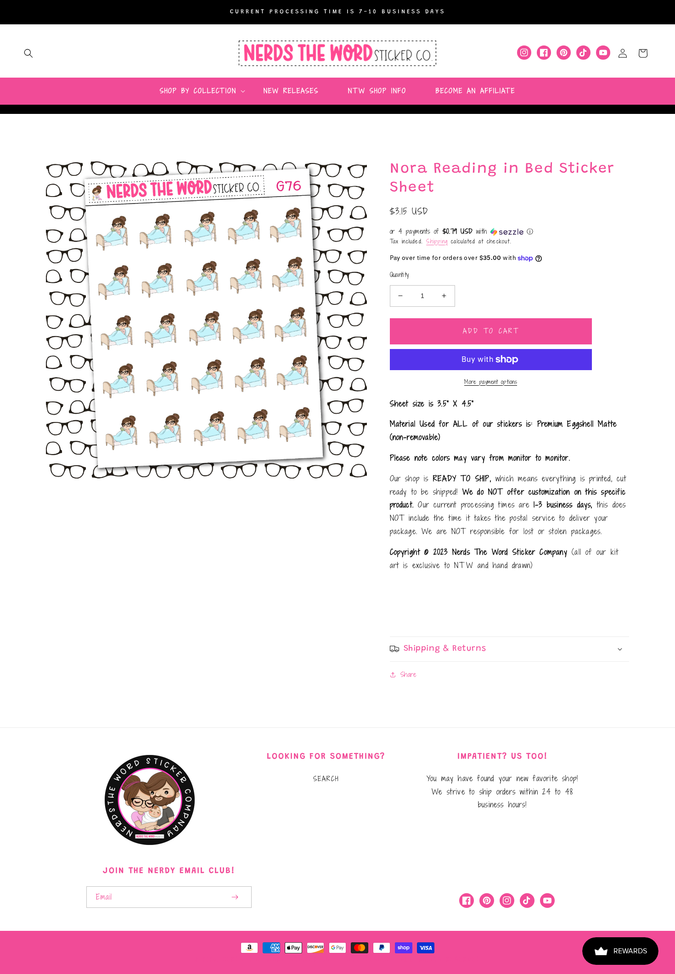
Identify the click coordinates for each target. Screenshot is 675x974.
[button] (28, 53)
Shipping (437, 241)
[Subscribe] (235, 897)
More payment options (490, 381)
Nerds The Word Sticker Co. (277, 959)
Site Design (366, 959)
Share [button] (408, 674)
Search (326, 778)
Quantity (399, 274)
